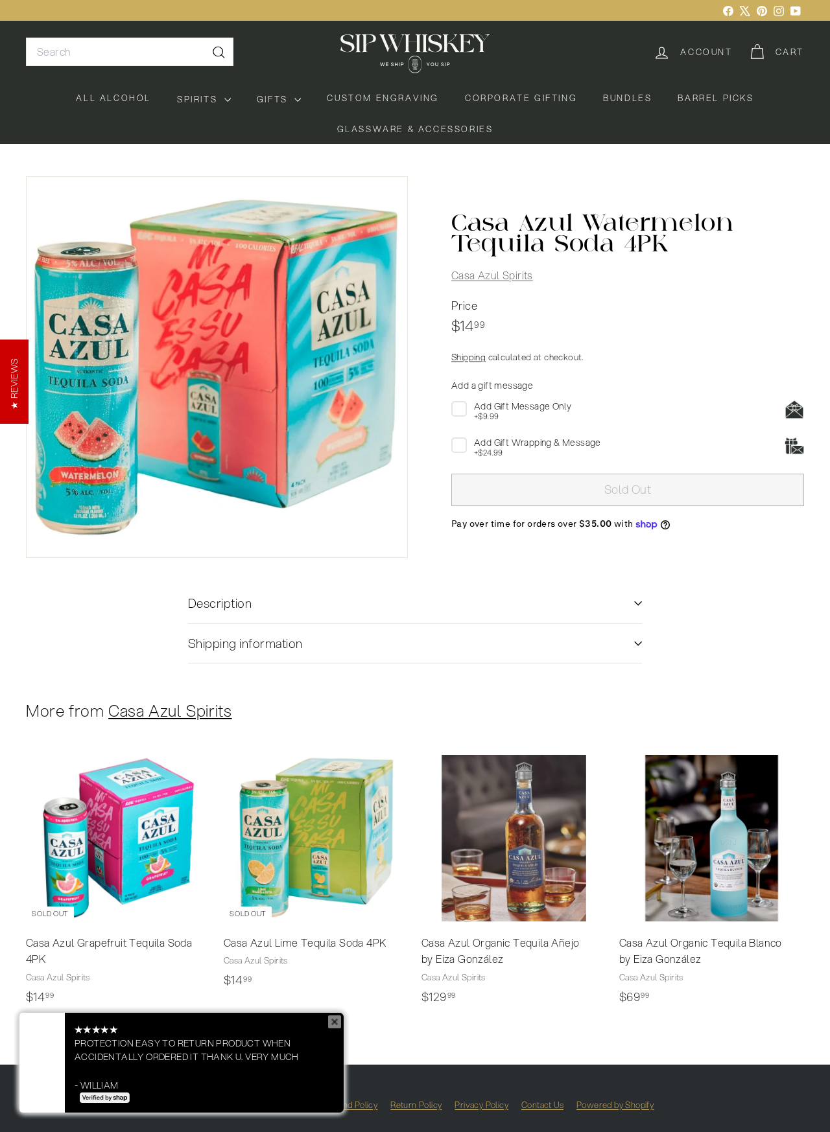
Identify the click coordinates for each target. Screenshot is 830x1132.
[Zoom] (217, 367)
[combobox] (129, 52)
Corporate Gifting (521, 98)
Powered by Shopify (615, 1105)
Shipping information (245, 643)
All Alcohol (113, 98)
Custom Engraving (383, 98)
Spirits (199, 99)
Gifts (274, 99)
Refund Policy (351, 1105)
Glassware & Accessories (415, 129)
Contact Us (542, 1105)
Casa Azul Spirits (492, 275)
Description (220, 603)
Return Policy (416, 1105)
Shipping (468, 357)
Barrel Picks (715, 98)
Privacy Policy (481, 1105)
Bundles (627, 98)
